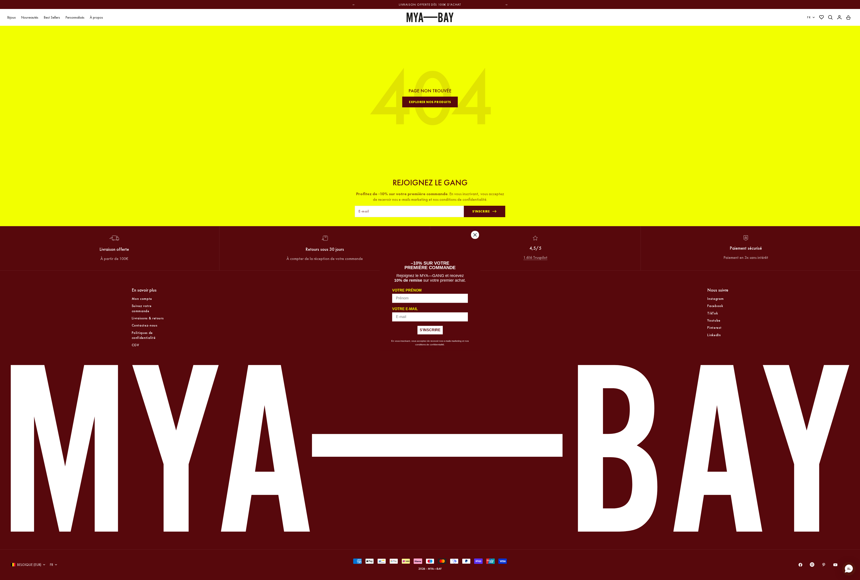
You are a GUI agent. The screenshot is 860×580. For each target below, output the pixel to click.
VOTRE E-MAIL (405, 309)
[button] (849, 569)
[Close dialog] (475, 234)
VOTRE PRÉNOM (406, 290)
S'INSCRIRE (430, 330)
